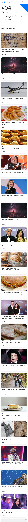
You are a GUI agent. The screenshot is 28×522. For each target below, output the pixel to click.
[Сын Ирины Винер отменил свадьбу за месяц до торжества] (14, 360)
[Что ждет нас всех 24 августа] (14, 214)
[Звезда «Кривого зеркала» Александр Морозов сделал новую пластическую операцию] (14, 166)
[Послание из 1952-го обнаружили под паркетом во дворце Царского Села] (14, 44)
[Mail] (5, 2)
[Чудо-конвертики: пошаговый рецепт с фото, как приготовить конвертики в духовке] (14, 141)
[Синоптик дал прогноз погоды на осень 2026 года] (14, 384)
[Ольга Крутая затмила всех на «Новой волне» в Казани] (14, 238)
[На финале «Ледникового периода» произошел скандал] (14, 481)
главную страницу (19, 21)
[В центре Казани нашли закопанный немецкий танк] (14, 432)
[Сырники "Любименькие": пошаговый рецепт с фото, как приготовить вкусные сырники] (14, 117)
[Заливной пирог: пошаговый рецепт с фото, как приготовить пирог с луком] (14, 287)
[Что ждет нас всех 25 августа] (14, 68)
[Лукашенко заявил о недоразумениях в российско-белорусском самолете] (14, 93)
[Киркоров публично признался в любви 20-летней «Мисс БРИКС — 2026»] (14, 457)
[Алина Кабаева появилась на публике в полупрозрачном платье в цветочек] (14, 190)
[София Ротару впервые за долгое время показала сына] (14, 505)
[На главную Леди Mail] (8, 2)
